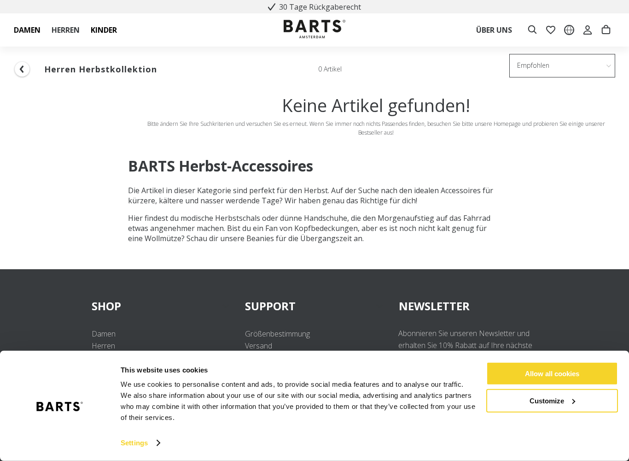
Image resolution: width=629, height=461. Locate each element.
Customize (547, 400)
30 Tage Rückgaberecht (320, 7)
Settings (134, 443)
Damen (104, 334)
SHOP (106, 305)
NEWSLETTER (434, 305)
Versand (258, 346)
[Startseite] (314, 30)
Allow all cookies (552, 374)
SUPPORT (270, 305)
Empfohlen (533, 65)
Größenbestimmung (277, 334)
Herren (103, 346)
